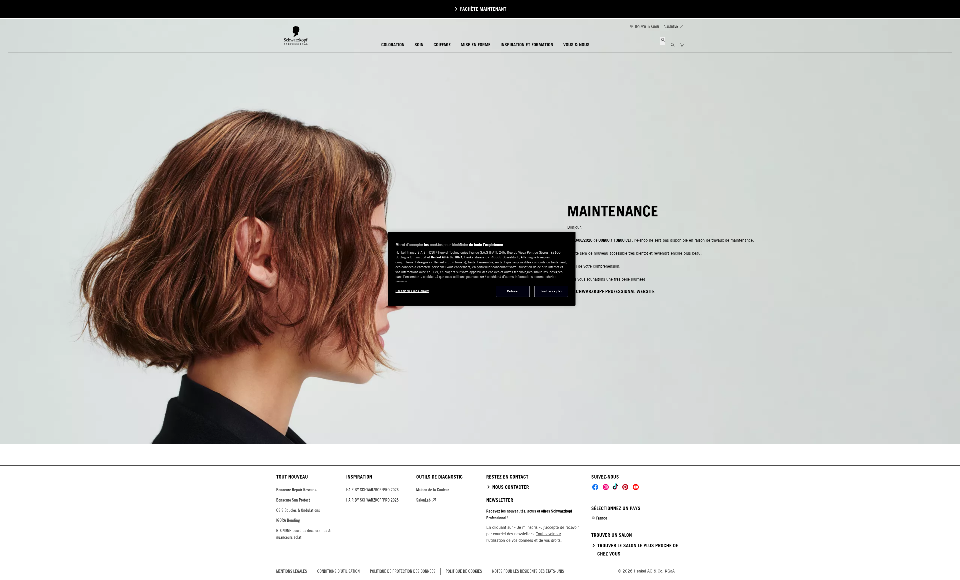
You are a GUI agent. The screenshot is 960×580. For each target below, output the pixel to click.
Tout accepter (551, 291)
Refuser (513, 291)
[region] (482, 268)
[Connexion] (662, 41)
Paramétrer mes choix (412, 291)
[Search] (672, 44)
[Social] (595, 487)
